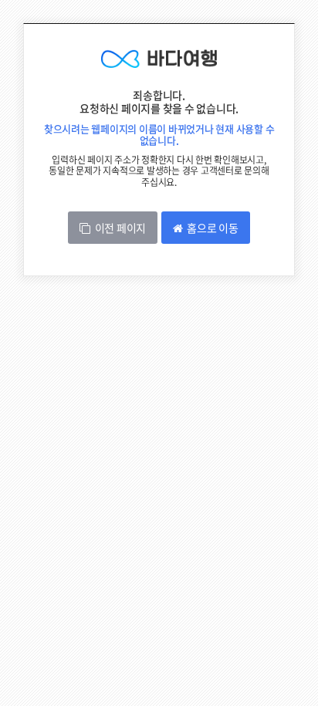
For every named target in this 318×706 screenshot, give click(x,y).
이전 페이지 (118, 227)
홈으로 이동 (210, 227)
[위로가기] (293, 643)
